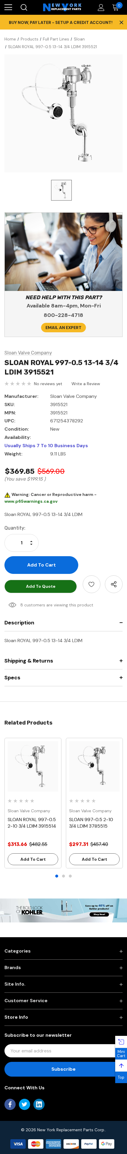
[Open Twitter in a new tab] (24, 1104)
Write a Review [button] (85, 383)
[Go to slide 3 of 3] (70, 876)
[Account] (100, 7)
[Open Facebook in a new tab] (10, 1104)
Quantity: (14, 528)
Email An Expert (63, 327)
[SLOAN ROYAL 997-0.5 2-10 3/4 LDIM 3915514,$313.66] (33, 766)
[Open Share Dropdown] (114, 584)
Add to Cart (33, 859)
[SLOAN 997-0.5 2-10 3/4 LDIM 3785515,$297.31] (94, 766)
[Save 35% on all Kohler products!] (63, 910)
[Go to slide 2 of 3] (63, 876)
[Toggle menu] (8, 7)
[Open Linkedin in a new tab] (39, 1104)
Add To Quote (41, 586)
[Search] (23, 7)
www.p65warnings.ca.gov (31, 501)
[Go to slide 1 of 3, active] (56, 876)
